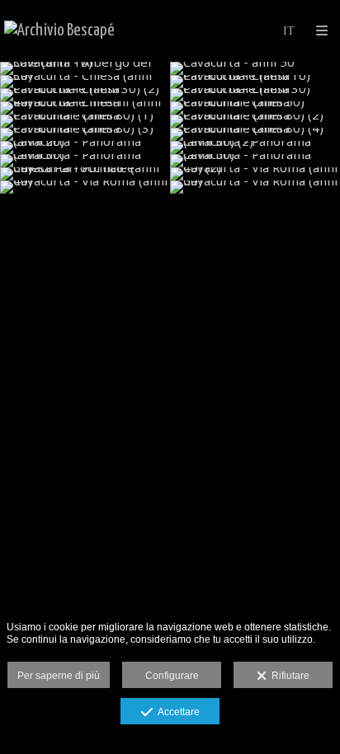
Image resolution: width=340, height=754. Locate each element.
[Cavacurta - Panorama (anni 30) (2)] (255, 147)
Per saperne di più (58, 675)
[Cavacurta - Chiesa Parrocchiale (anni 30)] (255, 94)
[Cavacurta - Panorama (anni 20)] (85, 147)
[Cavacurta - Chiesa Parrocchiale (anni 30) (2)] (85, 94)
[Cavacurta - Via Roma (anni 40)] (85, 187)
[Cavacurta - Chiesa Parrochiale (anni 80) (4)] (255, 134)
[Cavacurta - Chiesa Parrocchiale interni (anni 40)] (85, 108)
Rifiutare (288, 675)
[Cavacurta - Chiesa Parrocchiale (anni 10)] (255, 81)
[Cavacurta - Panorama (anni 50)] (255, 160)
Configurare (172, 675)
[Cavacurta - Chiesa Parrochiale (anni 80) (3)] (85, 134)
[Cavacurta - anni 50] (255, 68)
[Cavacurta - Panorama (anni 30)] (85, 160)
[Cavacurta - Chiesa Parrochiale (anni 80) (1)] (85, 121)
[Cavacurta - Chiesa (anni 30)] (85, 81)
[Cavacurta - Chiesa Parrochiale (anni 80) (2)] (255, 121)
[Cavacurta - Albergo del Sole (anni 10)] (85, 68)
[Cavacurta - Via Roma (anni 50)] (255, 187)
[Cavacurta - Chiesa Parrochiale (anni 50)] (255, 108)
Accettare (176, 712)
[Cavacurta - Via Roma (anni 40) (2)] (255, 173)
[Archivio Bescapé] (59, 31)
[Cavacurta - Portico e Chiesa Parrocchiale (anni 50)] (85, 173)
